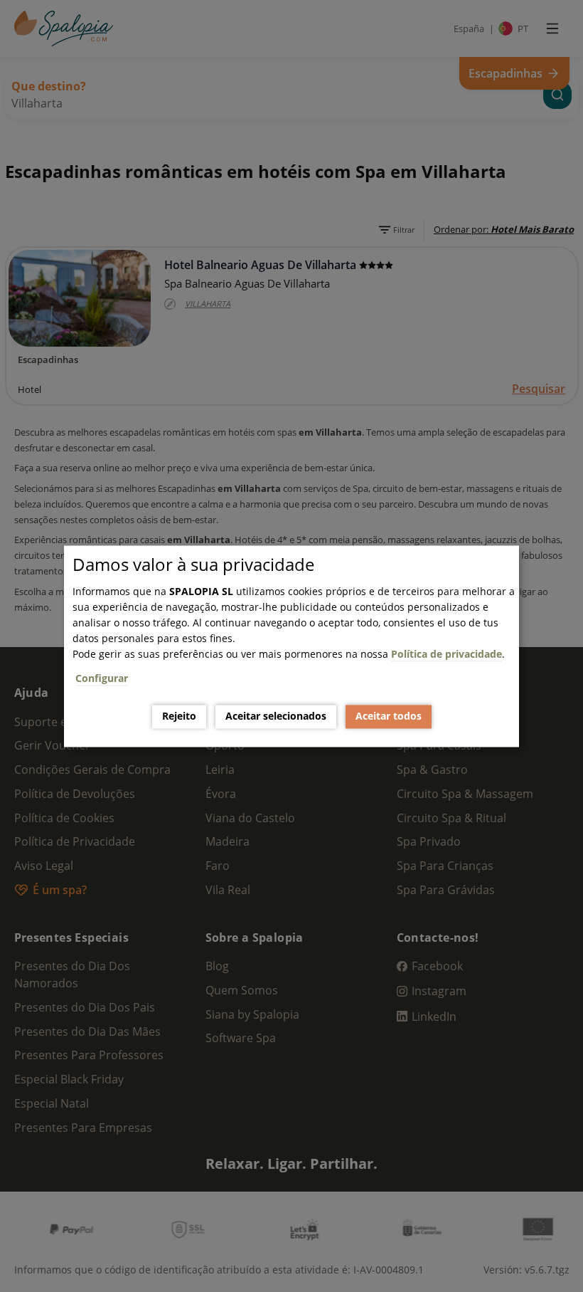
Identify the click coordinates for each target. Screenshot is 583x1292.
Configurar (101, 678)
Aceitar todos (388, 716)
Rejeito (179, 716)
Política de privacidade (446, 654)
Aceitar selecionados (275, 716)
